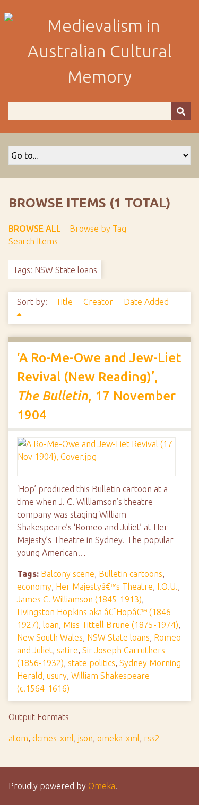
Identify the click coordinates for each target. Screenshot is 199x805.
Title (65, 302)
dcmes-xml (53, 738)
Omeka (101, 786)
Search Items (33, 241)
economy (34, 586)
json (85, 738)
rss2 (152, 738)
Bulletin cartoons (130, 574)
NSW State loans (118, 637)
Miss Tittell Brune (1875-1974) (120, 624)
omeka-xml (118, 738)
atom (18, 738)
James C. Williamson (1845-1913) (79, 599)
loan (51, 624)
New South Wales (50, 637)
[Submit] (181, 111)
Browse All (34, 228)
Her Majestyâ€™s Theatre (104, 586)
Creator (99, 302)
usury (57, 675)
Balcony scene (67, 574)
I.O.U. (167, 586)
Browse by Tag (98, 228)
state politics (91, 663)
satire (67, 650)
